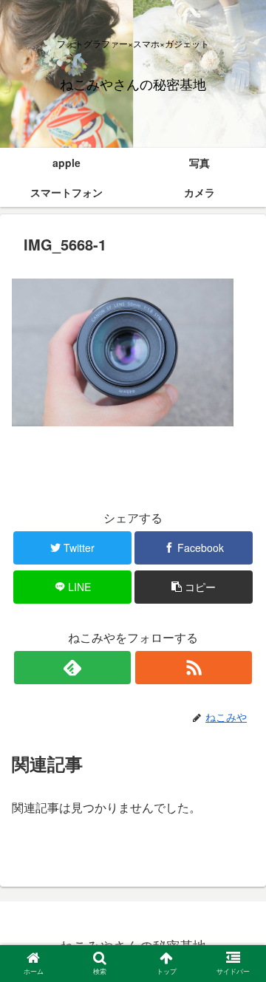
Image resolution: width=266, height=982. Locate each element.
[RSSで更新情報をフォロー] (193, 667)
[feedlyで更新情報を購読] (72, 667)
